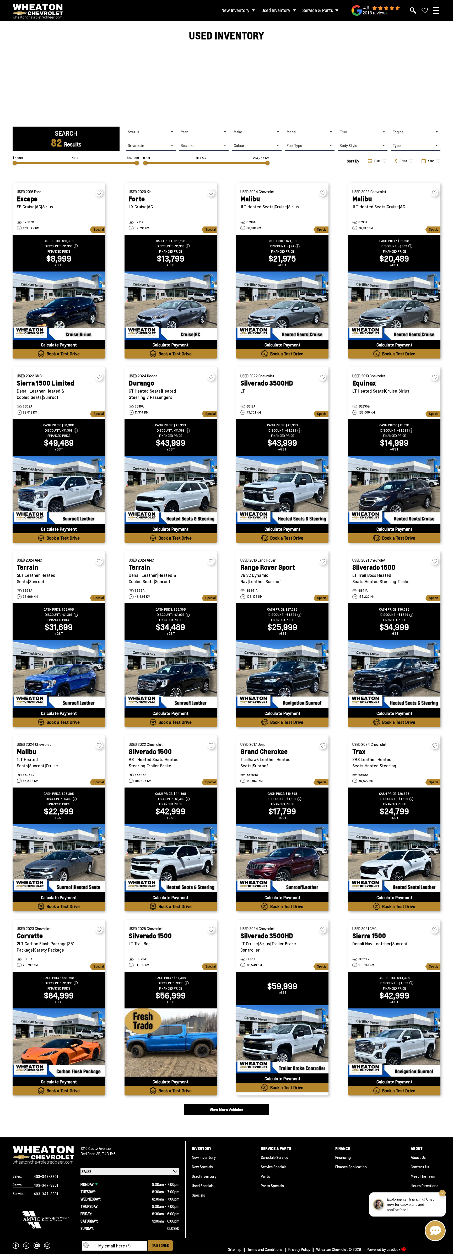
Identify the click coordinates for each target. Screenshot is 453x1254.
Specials (198, 1195)
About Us (418, 1157)
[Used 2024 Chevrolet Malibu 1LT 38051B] (59, 858)
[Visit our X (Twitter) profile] (26, 1245)
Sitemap (234, 1249)
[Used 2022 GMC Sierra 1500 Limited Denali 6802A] (59, 490)
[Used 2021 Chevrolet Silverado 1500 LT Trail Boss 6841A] (394, 674)
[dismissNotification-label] (442, 1193)
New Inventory (236, 10)
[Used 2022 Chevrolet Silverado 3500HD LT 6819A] (282, 490)
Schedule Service (274, 1157)
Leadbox (394, 1249)
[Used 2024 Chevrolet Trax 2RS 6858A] (394, 858)
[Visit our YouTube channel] (37, 1245)
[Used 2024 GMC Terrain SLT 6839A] (59, 674)
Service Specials (274, 1166)
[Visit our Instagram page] (47, 1245)
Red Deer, (88, 1153)
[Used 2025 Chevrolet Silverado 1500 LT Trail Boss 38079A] (171, 1042)
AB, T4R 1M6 (106, 1153)
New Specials (202, 1166)
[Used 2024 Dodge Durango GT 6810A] (171, 490)
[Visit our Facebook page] (16, 1245)
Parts (265, 1176)
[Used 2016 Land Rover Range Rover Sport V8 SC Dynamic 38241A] (282, 674)
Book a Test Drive (63, 353)
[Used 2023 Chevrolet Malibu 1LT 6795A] (394, 306)
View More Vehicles (226, 1109)
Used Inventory (275, 10)
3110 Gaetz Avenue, (96, 1148)
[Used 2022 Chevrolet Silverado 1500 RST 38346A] (171, 858)
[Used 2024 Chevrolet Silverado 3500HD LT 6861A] (282, 1039)
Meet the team (423, 1176)
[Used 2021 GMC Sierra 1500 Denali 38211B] (394, 1042)
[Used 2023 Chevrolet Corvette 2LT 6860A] (59, 1042)
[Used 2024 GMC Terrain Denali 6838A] (171, 674)
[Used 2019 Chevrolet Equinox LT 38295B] (394, 490)
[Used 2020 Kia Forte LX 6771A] (171, 306)
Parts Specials (272, 1185)
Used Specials (203, 1185)
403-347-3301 (46, 1176)
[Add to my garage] (99, 192)
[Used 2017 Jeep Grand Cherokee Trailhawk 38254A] (282, 858)
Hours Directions (424, 1185)
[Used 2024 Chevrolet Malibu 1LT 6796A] (282, 306)
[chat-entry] (435, 1230)
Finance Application (351, 1166)
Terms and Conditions (265, 1249)
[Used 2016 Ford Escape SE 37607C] (59, 306)
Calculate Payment (59, 345)
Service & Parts (317, 10)
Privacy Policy (299, 1249)
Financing (343, 1157)
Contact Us (420, 1166)
